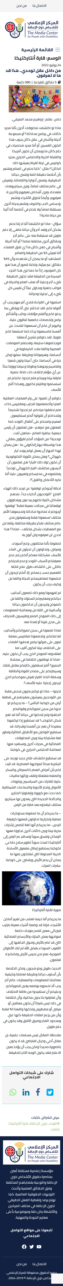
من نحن (21, 5)
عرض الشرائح (51, 1117)
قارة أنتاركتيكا (18, 1123)
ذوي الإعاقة (38, 1123)
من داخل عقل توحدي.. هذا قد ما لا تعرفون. (33, 73)
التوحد (53, 1123)
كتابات (35, 1117)
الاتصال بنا (39, 5)
